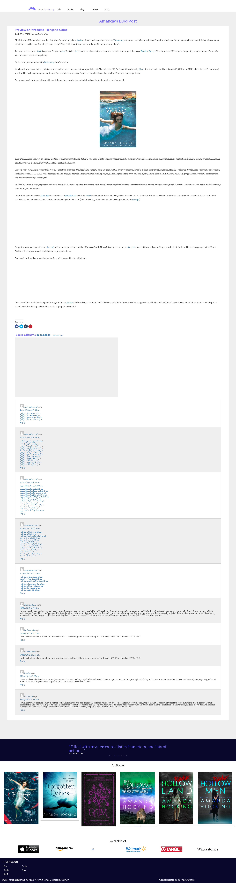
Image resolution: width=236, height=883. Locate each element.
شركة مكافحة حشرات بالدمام (32, 504)
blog (82, 9)
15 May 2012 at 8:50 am (30, 608)
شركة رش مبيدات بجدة (29, 502)
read (63, 51)
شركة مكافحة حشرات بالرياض (32, 501)
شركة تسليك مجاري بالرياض (31, 577)
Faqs (24, 866)
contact (94, 9)
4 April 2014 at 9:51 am (30, 574)
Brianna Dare (30, 605)
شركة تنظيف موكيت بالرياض (31, 452)
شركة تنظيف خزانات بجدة (30, 538)
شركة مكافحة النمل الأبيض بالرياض (34, 581)
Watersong (118, 40)
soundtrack (70, 196)
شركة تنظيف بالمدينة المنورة (31, 486)
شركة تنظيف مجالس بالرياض (31, 441)
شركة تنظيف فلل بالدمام (30, 444)
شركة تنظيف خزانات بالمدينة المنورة (34, 497)
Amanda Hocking (46, 9)
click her (45, 196)
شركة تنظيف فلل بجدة (29, 443)
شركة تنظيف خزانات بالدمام (31, 544)
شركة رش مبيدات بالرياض (30, 499)
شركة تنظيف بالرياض (28, 542)
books (70, 9)
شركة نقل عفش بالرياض (30, 456)
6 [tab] (121, 752)
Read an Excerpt (148, 51)
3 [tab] (114, 752)
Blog (6, 870)
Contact (25, 862)
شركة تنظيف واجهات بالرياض (31, 448)
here (77, 51)
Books (6, 866)
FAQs (107, 9)
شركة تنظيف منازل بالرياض (31, 419)
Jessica (27, 673)
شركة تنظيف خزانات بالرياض (31, 446)
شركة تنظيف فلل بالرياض (30, 413)
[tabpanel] (118, 747)
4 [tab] (117, 752)
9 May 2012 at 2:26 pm (29, 676)
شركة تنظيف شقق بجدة (29, 549)
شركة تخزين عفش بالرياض (30, 462)
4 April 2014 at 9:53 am (30, 410)
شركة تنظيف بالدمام (28, 555)
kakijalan (28, 696)
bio (59, 9)
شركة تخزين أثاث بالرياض (30, 464)
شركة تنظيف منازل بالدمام (31, 553)
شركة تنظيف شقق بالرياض (31, 417)
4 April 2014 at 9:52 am (30, 482)
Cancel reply (58, 335)
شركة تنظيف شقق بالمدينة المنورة (33, 495)
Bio (5, 862)
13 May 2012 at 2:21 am (30, 633)
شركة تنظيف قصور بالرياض (31, 547)
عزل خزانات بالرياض (28, 534)
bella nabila (43, 334)
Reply (22, 422)
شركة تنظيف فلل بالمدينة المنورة (33, 493)
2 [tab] (112, 752)
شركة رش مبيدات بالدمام (30, 506)
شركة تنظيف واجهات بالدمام (31, 450)
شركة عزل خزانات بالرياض (31, 532)
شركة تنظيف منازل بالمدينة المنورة (34, 491)
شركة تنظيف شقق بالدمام (30, 546)
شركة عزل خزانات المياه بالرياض (33, 536)
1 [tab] (109, 752)
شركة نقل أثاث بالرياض (29, 460)
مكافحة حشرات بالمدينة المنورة (32, 510)
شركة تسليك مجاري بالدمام (31, 579)
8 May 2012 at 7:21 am (29, 699)
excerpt (135, 199)
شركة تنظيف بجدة (27, 551)
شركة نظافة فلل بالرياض (30, 415)
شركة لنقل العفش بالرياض (30, 458)
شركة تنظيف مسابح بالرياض (31, 454)
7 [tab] (124, 752)
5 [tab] (119, 752)
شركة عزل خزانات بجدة (29, 540)
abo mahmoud (30, 407)
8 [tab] (126, 752)
